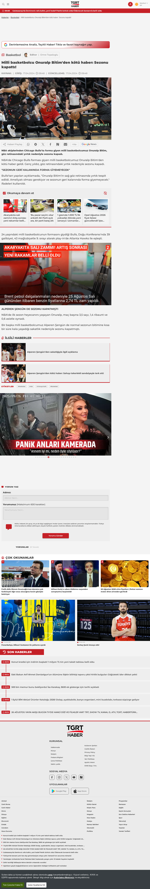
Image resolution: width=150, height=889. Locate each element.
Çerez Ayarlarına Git (36, 885)
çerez (50, 875)
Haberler (5, 18)
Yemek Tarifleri (124, 831)
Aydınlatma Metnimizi (64, 877)
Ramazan (122, 804)
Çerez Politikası (56, 761)
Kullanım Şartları (91, 746)
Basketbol (15, 18)
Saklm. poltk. (55, 764)
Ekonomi (4, 821)
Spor (120, 818)
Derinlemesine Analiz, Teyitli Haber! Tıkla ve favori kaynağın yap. (50, 44)
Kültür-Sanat (91, 804)
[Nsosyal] (58, 144)
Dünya (3, 814)
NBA (4, 160)
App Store (81, 791)
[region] (75, 879)
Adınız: (7, 492)
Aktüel (4, 801)
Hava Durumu (6, 831)
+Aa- (74, 144)
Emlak (3, 824)
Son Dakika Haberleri (127, 814)
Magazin (90, 814)
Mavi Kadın (91, 818)
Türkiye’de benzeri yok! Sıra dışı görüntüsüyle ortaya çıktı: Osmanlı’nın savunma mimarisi (53, 11)
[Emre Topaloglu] (26, 55)
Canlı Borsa (5, 804)
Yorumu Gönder (56, 536)
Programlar (123, 801)
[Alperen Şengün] (14, 373)
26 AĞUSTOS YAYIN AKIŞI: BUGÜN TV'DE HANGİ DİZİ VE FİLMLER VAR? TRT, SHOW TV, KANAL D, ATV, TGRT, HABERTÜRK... (74, 712)
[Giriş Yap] (130, 4)
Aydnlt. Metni (90, 762)
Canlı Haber (5, 808)
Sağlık (121, 808)
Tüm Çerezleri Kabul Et (13, 885)
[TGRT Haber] (75, 4)
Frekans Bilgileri (57, 757)
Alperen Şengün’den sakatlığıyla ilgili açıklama (52, 352)
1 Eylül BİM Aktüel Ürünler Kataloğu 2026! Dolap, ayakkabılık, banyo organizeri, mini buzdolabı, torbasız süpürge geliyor (75, 699)
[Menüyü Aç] (8, 4)
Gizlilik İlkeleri (90, 749)
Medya (89, 821)
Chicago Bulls (21, 160)
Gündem (4, 828)
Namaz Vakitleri (93, 824)
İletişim (53, 754)
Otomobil (90, 828)
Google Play (61, 791)
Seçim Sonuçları (125, 811)
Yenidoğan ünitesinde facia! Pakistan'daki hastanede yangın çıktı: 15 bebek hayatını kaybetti (38, 859)
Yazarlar (122, 828)
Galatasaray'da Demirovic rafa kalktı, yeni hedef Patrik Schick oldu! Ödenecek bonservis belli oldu (40, 852)
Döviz (3, 811)
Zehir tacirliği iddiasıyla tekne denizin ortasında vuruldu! (24, 862)
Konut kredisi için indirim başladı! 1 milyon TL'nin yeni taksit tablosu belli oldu (52, 662)
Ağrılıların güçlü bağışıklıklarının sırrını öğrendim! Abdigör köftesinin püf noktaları (35, 866)
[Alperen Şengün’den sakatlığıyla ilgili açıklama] (14, 352)
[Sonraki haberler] (105, 193)
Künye (53, 751)
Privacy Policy (90, 752)
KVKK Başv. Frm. (91, 766)
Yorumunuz (24, 504)
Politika (90, 831)
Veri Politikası (89, 759)
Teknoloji (122, 821)
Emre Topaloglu (49, 54)
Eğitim (3, 818)
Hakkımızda (55, 747)
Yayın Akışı (123, 824)
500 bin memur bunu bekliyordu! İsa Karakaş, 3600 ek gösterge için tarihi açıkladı (55, 687)
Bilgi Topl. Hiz (90, 756)
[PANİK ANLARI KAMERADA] (55, 424)
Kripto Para (91, 808)
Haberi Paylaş (14, 144)
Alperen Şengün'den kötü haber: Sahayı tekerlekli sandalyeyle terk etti (65, 373)
